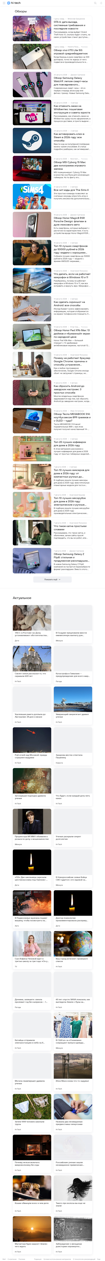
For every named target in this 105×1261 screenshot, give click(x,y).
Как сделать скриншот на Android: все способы (69, 304)
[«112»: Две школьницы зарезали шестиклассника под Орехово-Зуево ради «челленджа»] (32, 869)
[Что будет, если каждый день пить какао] (73, 787)
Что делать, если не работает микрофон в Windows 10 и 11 (72, 276)
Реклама (22, 1259)
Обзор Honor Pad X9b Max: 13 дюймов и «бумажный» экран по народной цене (72, 333)
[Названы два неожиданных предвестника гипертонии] (73, 1113)
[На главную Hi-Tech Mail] (15, 3)
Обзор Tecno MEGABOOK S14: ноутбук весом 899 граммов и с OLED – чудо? (72, 417)
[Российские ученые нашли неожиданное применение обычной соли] (73, 1154)
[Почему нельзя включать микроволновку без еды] (32, 1154)
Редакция (37, 1259)
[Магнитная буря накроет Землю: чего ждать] (32, 1235)
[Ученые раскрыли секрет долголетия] (73, 828)
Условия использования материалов (57, 1259)
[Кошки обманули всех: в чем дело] (32, 1194)
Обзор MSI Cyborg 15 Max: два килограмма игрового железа (70, 165)
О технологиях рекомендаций (84, 1259)
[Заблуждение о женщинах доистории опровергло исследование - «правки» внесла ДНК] (73, 1235)
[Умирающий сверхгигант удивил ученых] (73, 706)
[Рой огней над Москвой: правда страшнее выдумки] (32, 746)
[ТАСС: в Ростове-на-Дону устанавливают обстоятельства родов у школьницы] (32, 624)
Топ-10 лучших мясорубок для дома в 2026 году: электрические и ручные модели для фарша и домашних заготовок (70, 501)
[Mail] (8, 3)
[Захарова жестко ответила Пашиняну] (73, 746)
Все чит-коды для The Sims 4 (71, 190)
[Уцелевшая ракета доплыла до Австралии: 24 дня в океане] (32, 706)
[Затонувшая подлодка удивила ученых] (32, 787)
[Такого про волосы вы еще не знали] (73, 1194)
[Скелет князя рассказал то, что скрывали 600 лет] (32, 665)
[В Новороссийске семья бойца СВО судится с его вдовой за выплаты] (73, 869)
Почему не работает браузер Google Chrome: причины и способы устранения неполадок (72, 361)
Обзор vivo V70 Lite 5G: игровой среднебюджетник (71, 52)
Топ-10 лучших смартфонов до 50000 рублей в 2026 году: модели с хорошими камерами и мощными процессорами (71, 249)
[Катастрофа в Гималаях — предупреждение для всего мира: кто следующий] (73, 665)
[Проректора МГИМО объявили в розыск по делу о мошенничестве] (32, 828)
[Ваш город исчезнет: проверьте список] (73, 950)
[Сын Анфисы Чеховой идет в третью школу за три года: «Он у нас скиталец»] (32, 950)
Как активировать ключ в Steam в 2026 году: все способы (69, 137)
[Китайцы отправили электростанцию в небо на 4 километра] (32, 1031)
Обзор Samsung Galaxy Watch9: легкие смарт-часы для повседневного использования (71, 81)
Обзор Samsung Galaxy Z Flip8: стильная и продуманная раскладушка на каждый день (71, 557)
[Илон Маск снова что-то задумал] (73, 1072)
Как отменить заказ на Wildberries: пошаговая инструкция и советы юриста (72, 109)
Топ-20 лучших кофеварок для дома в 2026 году (70, 444)
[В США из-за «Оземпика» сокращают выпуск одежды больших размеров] (73, 1031)
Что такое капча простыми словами (70, 528)
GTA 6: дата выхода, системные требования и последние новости (69, 25)
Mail (4, 1259)
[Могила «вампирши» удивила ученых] (32, 1072)
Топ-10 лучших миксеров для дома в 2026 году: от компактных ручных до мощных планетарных (71, 473)
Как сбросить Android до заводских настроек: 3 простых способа (69, 389)
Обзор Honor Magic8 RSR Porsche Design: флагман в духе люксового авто (70, 221)
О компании (12, 1259)
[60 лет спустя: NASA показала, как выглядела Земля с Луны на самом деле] (73, 991)
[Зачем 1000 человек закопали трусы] (32, 1113)
